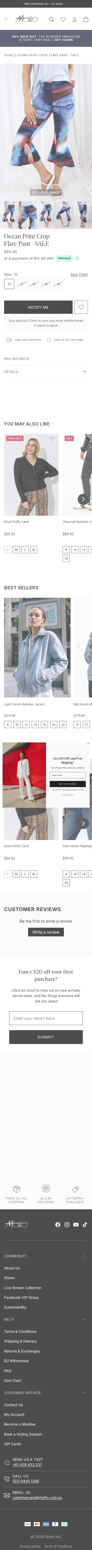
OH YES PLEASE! (67, 784)
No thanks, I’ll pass (67, 795)
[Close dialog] (88, 743)
